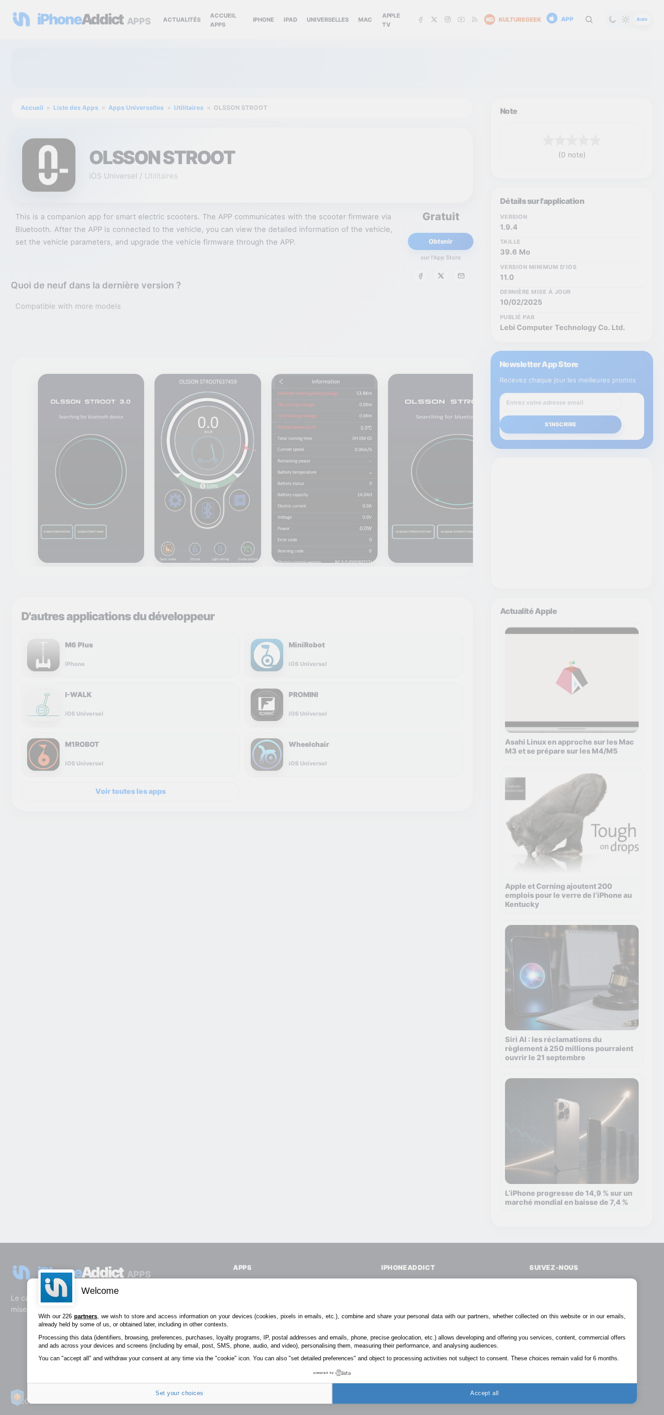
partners (85, 1316)
